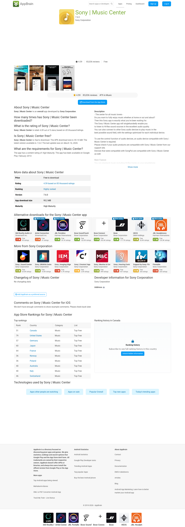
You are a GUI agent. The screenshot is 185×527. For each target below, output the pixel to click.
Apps (120, 4)
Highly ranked (50, 189)
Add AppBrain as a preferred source (31, 294)
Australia (34, 366)
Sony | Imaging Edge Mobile (63, 265)
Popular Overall (96, 392)
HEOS (135, 233)
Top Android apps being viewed (45, 480)
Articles (117, 478)
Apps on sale (73, 392)
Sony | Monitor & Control (102, 265)
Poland (33, 361)
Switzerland (35, 376)
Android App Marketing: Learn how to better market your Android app (132, 491)
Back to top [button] (179, 504)
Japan (32, 346)
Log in (166, 4)
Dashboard (140, 4)
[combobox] (99, 4)
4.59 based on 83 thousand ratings (59, 183)
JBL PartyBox (60, 233)
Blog (116, 484)
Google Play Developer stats (85, 460)
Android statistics (81, 455)
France (33, 351)
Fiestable (156, 265)
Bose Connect (99, 233)
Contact (118, 455)
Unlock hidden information (132, 354)
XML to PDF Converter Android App (47, 492)
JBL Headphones (159, 233)
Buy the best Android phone (85, 478)
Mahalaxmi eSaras (40, 486)
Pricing (129, 4)
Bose (116, 233)
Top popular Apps (81, 472)
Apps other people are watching (44, 392)
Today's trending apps (145, 392)
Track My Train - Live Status (44, 498)
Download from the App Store (93, 102)
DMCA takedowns (122, 472)
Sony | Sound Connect (23, 265)
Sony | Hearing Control (122, 265)
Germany (34, 341)
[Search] (112, 4)
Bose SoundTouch (81, 233)
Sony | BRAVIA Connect (43, 265)
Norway (33, 356)
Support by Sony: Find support (141, 265)
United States (36, 336)
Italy (32, 371)
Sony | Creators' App (82, 265)
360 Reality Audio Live (23, 233)
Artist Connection (42, 233)
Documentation (121, 466)
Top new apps (119, 392)
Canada (33, 330)
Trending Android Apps (83, 466)
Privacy (117, 460)
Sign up (153, 4)
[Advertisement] (89, 42)
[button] (132, 287)
